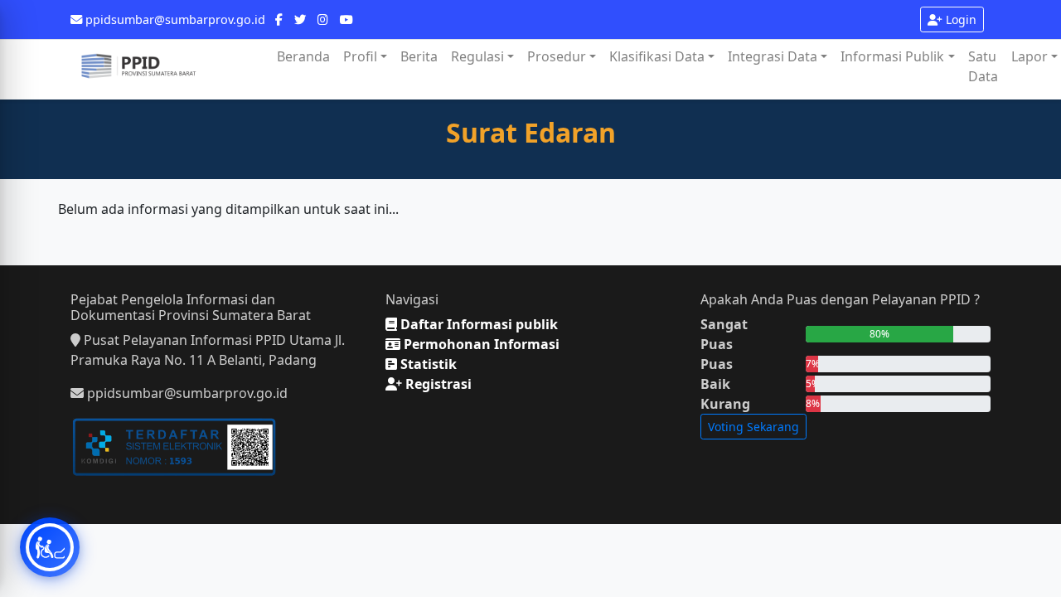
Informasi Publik (892, 56)
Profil (360, 56)
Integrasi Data (772, 56)
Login (959, 19)
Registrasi (437, 384)
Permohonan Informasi (480, 344)
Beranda (303, 56)
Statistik (427, 364)
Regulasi (477, 56)
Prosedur (556, 56)
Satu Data (983, 66)
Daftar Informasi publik (477, 324)
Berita (419, 56)
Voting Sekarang (753, 426)
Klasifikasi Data (657, 56)
